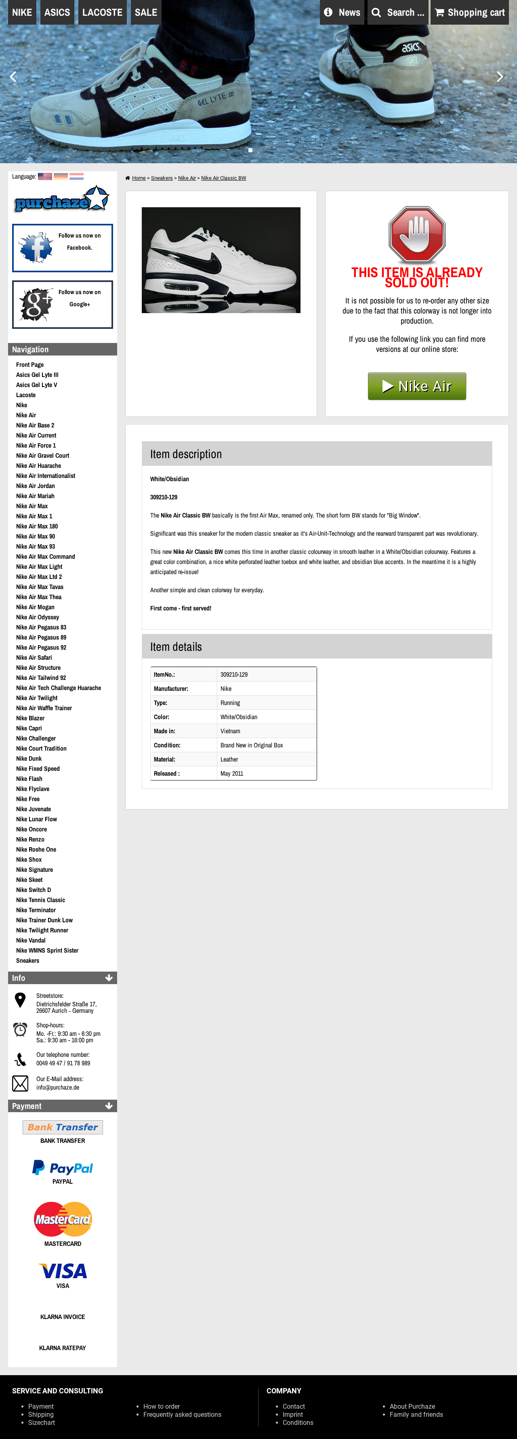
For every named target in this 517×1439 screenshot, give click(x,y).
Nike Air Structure (38, 667)
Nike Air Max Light (39, 566)
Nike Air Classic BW (223, 178)
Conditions (298, 1422)
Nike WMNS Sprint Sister (47, 950)
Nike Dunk (29, 758)
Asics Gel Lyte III (37, 374)
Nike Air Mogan (35, 606)
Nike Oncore (31, 829)
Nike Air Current (36, 435)
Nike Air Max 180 (37, 526)
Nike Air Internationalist (45, 475)
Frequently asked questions (182, 1414)
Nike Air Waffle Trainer (44, 707)
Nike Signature (34, 869)
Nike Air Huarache (38, 465)
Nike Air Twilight (36, 697)
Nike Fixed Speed (38, 768)
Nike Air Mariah (35, 495)
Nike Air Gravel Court (42, 455)
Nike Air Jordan (35, 485)
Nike (21, 404)
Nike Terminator (36, 909)
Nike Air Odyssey (37, 616)
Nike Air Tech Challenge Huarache (58, 687)
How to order (161, 1406)
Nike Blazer (30, 717)
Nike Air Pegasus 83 (41, 627)
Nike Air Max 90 (35, 536)
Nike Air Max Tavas (39, 586)
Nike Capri (29, 728)
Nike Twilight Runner (42, 930)
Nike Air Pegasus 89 (41, 637)
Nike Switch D (33, 889)
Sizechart (41, 1422)
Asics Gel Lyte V (36, 384)
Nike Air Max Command (45, 556)
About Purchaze (412, 1406)
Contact (294, 1406)
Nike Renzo (30, 839)
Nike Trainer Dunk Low (44, 919)
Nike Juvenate (33, 808)
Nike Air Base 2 (35, 425)
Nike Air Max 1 (34, 515)
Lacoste (26, 394)
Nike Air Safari (34, 657)
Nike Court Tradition (41, 748)
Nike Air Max (32, 505)
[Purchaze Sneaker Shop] (62, 212)
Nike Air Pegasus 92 (41, 647)
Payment (41, 1406)
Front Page (30, 364)
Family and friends (416, 1414)
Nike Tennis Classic (40, 899)
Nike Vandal (31, 940)
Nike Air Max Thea (38, 596)
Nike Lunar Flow (36, 818)
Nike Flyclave (32, 788)
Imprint (293, 1414)
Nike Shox (29, 859)
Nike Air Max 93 (35, 546)
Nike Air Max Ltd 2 (39, 576)
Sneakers (27, 960)
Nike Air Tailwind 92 (41, 677)
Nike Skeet (29, 879)
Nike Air (26, 414)
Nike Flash (29, 778)
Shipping (41, 1414)
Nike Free (28, 798)
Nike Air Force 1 (36, 445)
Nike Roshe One (36, 849)
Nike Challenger (36, 738)
